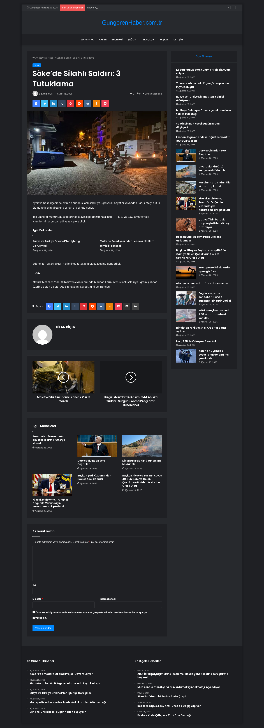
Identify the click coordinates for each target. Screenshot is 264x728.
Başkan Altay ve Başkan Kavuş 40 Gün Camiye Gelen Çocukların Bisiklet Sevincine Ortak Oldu (142, 481)
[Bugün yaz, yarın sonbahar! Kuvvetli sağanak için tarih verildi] (186, 298)
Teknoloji (147, 39)
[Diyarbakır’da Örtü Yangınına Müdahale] (142, 446)
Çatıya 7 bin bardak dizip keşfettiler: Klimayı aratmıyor (214, 223)
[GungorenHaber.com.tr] (132, 22)
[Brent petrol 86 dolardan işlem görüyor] (186, 272)
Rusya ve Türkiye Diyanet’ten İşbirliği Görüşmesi (113, 7)
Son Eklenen (204, 56)
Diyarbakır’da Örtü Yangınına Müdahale (141, 462)
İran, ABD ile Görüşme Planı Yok (196, 341)
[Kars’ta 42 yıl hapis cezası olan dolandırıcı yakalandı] (186, 356)
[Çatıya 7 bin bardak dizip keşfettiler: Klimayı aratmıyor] (186, 224)
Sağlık (132, 39)
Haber (102, 39)
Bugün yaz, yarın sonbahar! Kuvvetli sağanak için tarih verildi (215, 297)
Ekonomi (117, 39)
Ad (35, 585)
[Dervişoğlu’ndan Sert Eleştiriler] (97, 446)
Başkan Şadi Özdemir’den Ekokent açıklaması (94, 477)
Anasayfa (87, 39)
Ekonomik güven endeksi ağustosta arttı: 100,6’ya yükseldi (49, 440)
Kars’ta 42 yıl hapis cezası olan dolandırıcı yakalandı (214, 354)
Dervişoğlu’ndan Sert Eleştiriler (91, 462)
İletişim (178, 39)
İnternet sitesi (108, 598)
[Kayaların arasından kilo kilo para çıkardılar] (186, 187)
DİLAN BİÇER (45, 93)
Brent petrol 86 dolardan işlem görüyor (215, 269)
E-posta (38, 598)
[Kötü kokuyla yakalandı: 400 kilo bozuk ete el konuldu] (186, 315)
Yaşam (163, 39)
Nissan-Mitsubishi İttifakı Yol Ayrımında (202, 283)
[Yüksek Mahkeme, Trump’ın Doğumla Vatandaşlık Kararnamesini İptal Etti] (52, 485)
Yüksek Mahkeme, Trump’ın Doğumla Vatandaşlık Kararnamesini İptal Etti (50, 503)
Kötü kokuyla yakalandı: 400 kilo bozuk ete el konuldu (214, 314)
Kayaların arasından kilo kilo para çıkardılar (215, 184)
